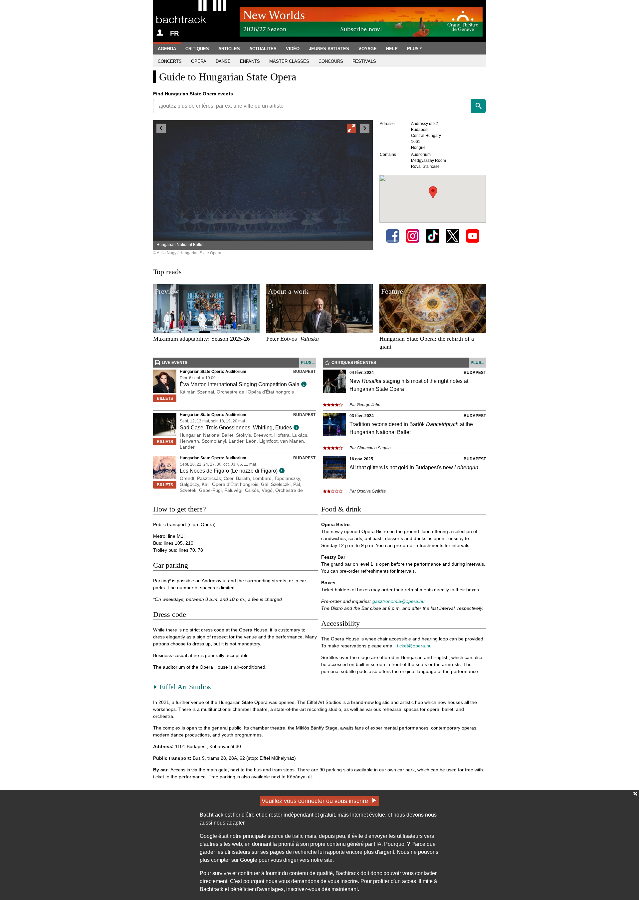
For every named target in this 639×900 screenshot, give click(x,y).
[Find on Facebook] (392, 236)
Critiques (197, 48)
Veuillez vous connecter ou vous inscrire (315, 801)
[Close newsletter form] (635, 794)
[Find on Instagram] (412, 236)
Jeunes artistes (329, 48)
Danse (223, 61)
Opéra (198, 61)
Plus (413, 48)
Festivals (364, 61)
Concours (331, 61)
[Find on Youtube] (472, 236)
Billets (165, 398)
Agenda (167, 48)
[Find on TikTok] (432, 236)
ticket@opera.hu (414, 645)
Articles (229, 48)
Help (392, 48)
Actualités (263, 48)
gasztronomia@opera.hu (398, 601)
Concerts (170, 61)
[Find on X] (452, 236)
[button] (433, 192)
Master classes (289, 61)
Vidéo (293, 48)
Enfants (250, 61)
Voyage (367, 48)
